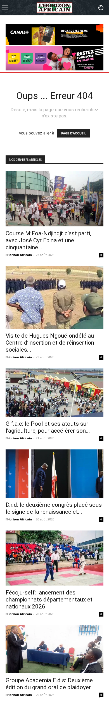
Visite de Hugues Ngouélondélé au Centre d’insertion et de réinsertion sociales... (50, 342)
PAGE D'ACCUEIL (73, 133)
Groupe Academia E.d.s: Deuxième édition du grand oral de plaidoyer (49, 684)
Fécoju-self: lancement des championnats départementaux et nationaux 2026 (49, 599)
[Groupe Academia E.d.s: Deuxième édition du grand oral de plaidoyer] (54, 649)
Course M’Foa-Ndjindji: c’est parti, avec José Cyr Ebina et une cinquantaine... (48, 240)
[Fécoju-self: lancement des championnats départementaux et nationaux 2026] (54, 558)
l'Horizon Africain (19, 255)
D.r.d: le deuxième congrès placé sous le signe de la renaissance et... (54, 508)
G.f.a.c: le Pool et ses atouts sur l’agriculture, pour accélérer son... (48, 427)
